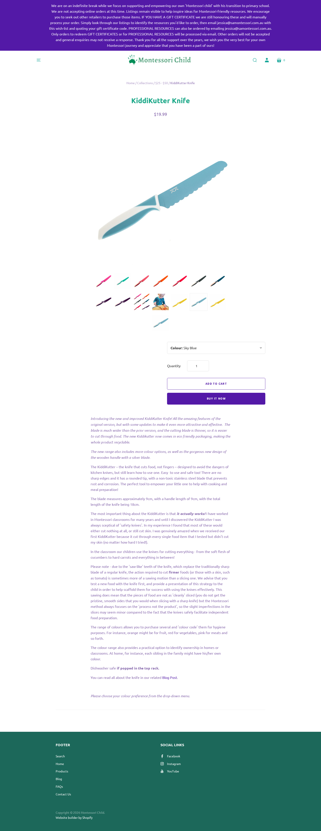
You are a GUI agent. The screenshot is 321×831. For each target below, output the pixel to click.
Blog (59, 779)
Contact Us (63, 794)
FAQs (59, 786)
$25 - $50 (161, 83)
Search (60, 756)
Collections (145, 83)
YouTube (173, 771)
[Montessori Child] (160, 60)
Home (130, 83)
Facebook (173, 756)
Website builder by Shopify (74, 817)
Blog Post (169, 677)
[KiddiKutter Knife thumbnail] (103, 281)
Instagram (174, 764)
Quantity (174, 365)
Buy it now (216, 398)
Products (62, 771)
